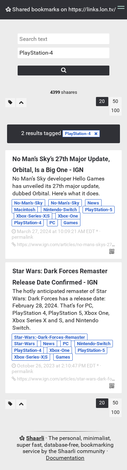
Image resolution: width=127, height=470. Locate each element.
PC (52, 222)
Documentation (65, 457)
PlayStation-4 (78, 133)
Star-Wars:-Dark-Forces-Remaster (49, 337)
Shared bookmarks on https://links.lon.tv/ (63, 9)
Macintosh (24, 209)
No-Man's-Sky (28, 203)
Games (71, 222)
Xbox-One (68, 216)
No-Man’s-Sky (65, 203)
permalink (56, 234)
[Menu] (121, 10)
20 (102, 101)
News (93, 203)
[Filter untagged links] (10, 103)
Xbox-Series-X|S (33, 216)
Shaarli (35, 438)
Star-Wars (24, 343)
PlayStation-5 (98, 209)
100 (115, 111)
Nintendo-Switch (60, 209)
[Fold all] (21, 103)
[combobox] (63, 53)
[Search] (63, 70)
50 (115, 101)
